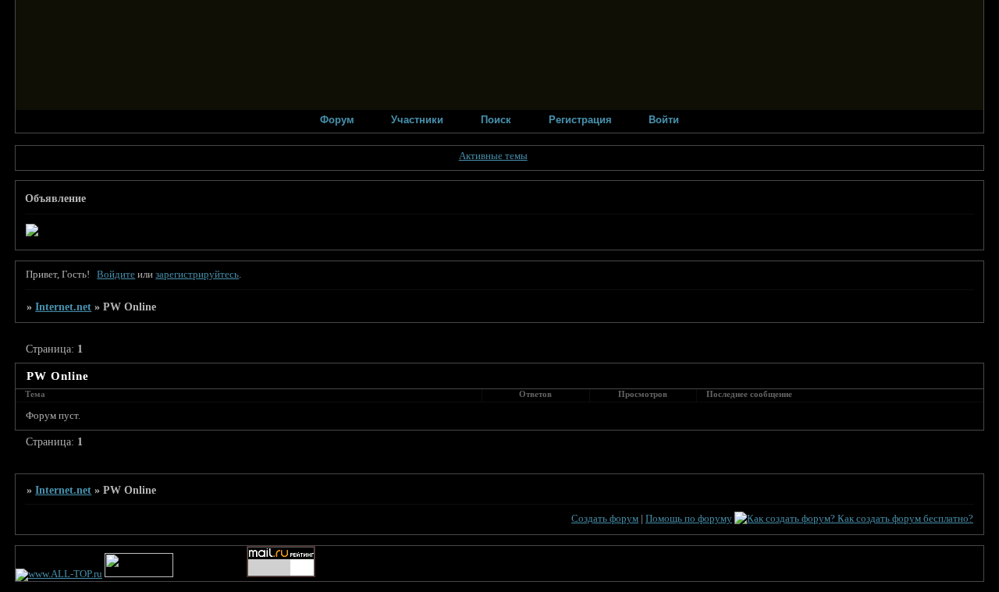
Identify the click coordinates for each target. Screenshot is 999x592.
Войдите (116, 274)
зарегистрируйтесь (197, 274)
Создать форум (604, 518)
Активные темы (493, 156)
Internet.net (63, 306)
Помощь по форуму (688, 518)
